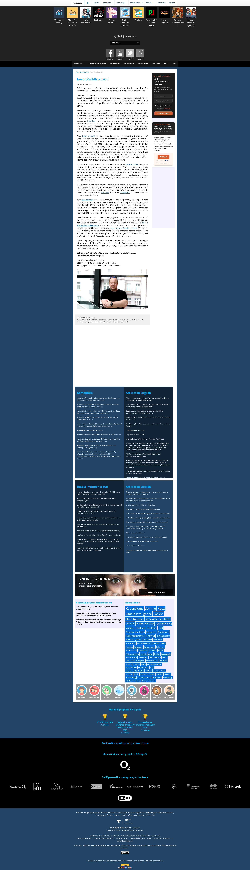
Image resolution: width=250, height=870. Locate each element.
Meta (152, 667)
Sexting (150, 608)
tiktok (143, 664)
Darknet (167, 674)
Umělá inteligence (139, 614)
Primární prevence (154, 664)
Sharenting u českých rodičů (123, 228)
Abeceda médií (151, 661)
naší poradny (87, 199)
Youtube (129, 647)
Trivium (137, 664)
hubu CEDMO (88, 136)
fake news (157, 639)
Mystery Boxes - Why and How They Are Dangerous (145, 439)
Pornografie (140, 661)
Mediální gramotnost (135, 635)
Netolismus (143, 657)
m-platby (129, 674)
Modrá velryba (131, 657)
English (143, 654)
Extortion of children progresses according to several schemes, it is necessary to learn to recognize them (145, 527)
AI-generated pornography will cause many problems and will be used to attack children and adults (148, 499)
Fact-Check (130, 661)
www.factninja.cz (124, 841)
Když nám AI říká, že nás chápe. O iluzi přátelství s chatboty (98, 531)
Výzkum (130, 623)
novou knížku (132, 164)
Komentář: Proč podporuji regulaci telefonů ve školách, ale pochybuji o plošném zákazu (96, 614)
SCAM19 (129, 664)
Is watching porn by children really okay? (141, 505)
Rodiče (165, 657)
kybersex (155, 643)
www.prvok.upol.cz (85, 838)
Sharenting (131, 643)
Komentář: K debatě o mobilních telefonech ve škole (96, 435)
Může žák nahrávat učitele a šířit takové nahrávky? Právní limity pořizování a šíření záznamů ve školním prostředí (98, 621)
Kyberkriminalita (145, 623)
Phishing (151, 635)
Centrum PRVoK (160, 671)
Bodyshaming (131, 677)
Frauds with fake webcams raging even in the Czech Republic (148, 513)
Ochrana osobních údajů (135, 671)
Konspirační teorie (148, 681)
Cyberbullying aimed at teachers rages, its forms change (146, 537)
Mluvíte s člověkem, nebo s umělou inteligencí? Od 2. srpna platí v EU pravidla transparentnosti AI (98, 493)
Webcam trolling (132, 654)
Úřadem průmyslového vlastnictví (145, 835)
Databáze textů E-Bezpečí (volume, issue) (125, 830)
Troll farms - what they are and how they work (143, 509)
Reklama (149, 671)
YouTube (105, 192)
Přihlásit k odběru (163, 113)
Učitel (150, 654)
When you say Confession (135, 533)
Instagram (138, 647)
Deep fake (147, 639)
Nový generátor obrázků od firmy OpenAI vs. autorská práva (99, 535)
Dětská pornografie (133, 681)
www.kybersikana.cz (105, 838)
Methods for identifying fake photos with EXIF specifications (148, 518)
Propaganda (166, 654)
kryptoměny (167, 677)
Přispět (164, 157)
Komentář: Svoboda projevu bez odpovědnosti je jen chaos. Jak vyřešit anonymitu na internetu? (98, 412)
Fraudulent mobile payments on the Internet (142, 541)
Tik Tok (157, 654)
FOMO (136, 674)
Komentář (151, 619)
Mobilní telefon (143, 643)
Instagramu (125, 192)
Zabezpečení (143, 650)
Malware (153, 650)
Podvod (158, 614)
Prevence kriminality (135, 632)
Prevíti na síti (131, 650)
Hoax (161, 608)
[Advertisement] (163, 198)
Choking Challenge (144, 677)
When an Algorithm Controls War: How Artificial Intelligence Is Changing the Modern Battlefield (147, 399)
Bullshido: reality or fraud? (135, 430)
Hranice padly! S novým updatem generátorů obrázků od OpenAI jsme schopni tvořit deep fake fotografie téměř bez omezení (98, 541)
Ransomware (149, 647)
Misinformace (143, 667)
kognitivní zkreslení (147, 674)
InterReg (91, 121)
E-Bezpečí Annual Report (135, 546)
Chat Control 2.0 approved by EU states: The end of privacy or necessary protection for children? (147, 405)
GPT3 (163, 643)
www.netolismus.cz (162, 838)
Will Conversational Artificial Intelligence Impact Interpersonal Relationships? (143, 455)
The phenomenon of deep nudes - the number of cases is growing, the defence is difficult (147, 493)
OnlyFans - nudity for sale (135, 435)
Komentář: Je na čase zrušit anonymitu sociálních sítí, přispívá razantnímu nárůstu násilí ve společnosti (99, 425)
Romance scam (163, 635)
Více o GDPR (167, 108)
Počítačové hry (131, 667)
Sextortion (151, 632)
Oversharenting (155, 657)
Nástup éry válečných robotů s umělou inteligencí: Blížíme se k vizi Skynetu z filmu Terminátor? (99, 549)
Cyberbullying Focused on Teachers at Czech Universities (147, 522)
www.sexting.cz (122, 838)
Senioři (161, 650)
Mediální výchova (133, 639)
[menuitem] (77, 3)
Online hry (160, 647)
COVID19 (159, 674)
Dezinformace (135, 619)
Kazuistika (164, 619)
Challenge (152, 627)
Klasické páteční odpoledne (87, 430)
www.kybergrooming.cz (141, 838)
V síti (160, 628)
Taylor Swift (157, 677)
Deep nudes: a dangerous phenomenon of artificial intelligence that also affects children (144, 412)
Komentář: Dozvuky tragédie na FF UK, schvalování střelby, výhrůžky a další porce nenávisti (98, 440)
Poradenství (163, 632)
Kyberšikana (135, 608)
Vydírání (130, 627)
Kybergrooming (163, 623)
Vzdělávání (163, 661)
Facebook (140, 627)
